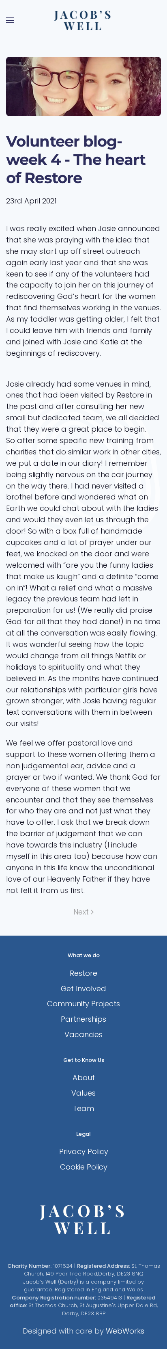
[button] (10, 20)
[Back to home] (84, 20)
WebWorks (125, 1331)
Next (81, 912)
